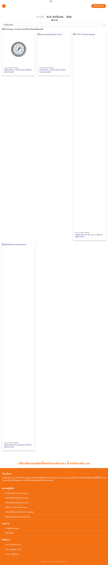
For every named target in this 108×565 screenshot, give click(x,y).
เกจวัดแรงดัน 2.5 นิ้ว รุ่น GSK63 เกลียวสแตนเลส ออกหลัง (52, 71)
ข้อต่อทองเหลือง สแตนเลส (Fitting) (17, 517)
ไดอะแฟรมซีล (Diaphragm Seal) (17, 498)
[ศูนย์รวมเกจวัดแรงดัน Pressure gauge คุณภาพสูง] (54, 6)
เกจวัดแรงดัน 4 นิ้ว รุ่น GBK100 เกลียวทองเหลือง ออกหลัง (18, 446)
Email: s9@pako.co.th (13, 549)
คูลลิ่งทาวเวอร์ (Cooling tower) (16, 507)
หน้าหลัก (40, 16)
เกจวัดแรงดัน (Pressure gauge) (16, 493)
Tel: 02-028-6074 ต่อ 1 (13, 544)
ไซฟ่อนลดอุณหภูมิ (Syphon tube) (16, 502)
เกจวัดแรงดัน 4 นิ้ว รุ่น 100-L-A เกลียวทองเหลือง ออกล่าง (89, 236)
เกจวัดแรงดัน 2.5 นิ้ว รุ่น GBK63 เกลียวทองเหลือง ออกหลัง (18, 71)
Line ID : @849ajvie (12, 554)
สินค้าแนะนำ (9, 533)
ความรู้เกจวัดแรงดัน (12, 528)
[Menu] (4, 6)
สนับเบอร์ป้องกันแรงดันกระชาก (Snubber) (19, 512)
